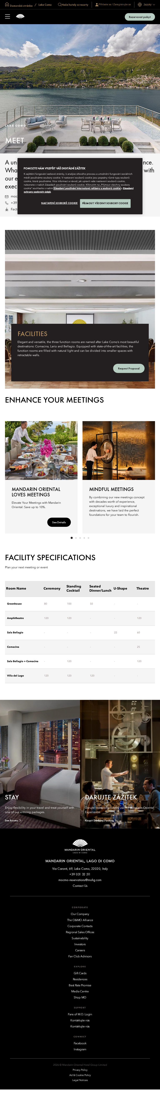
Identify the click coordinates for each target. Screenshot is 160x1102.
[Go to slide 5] (88, 538)
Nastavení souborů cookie (59, 203)
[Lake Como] (20, 17)
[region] (80, 186)
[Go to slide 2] (76, 538)
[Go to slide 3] (80, 538)
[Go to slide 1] (72, 538)
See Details (59, 522)
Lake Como (45, 4)
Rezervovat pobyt (140, 17)
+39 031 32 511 (80, 874)
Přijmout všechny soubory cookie (105, 203)
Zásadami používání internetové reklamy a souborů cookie (87, 188)
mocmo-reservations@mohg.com (80, 880)
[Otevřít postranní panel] (7, 16)
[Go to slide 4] (84, 538)
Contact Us (80, 886)
